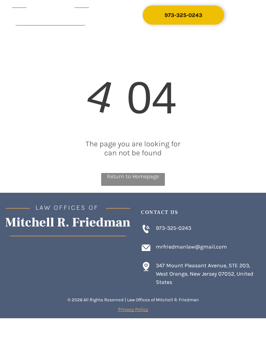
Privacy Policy (133, 309)
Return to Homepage (133, 176)
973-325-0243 (173, 228)
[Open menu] (244, 15)
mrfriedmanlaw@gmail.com (191, 246)
